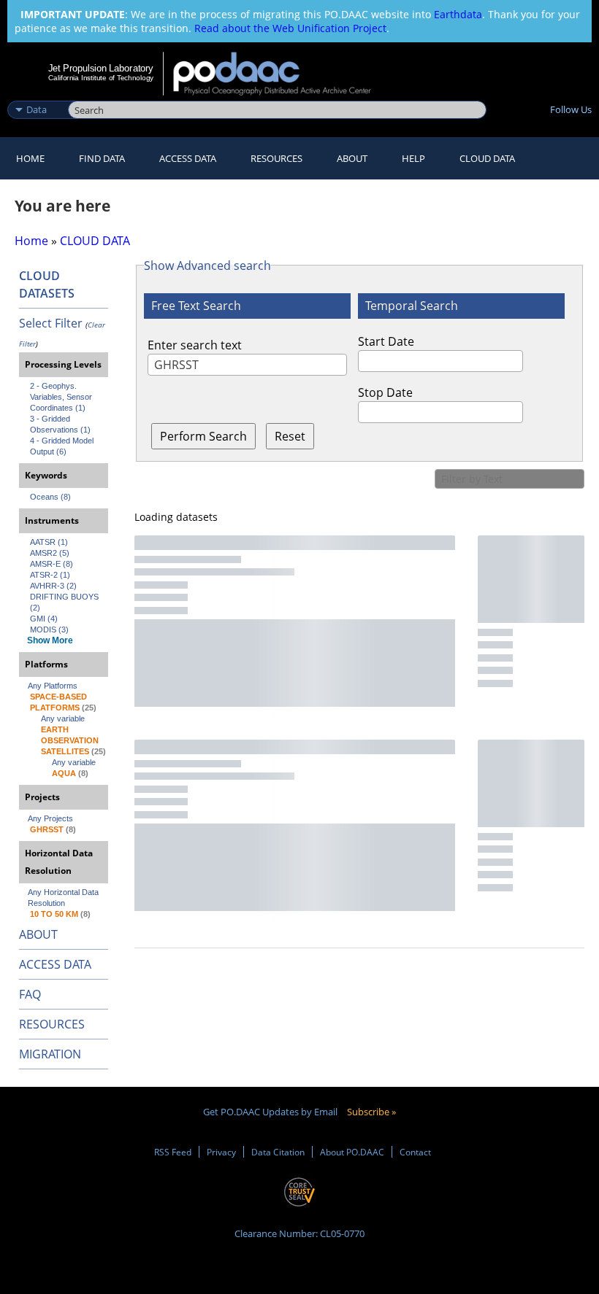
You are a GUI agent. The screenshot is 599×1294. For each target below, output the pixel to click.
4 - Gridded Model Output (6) (63, 446)
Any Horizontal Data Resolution (64, 897)
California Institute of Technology (100, 78)
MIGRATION (50, 1054)
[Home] (281, 74)
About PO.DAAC (352, 1152)
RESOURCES (276, 158)
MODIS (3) (49, 629)
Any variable (63, 718)
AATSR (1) (49, 542)
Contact (415, 1152)
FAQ (30, 994)
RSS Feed (172, 1152)
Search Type (36, 94)
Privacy (221, 1152)
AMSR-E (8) (51, 563)
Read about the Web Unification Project (290, 28)
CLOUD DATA (487, 158)
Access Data (187, 158)
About (352, 158)
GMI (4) (44, 618)
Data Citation (278, 1152)
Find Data (102, 158)
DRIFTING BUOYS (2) (65, 602)
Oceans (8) (50, 496)
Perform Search (203, 436)
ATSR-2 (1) (50, 574)
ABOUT (38, 934)
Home (30, 158)
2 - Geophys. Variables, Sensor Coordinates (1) (62, 396)
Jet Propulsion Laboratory (100, 68)
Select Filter (51, 323)
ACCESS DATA (55, 964)
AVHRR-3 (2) (53, 585)
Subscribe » (371, 1111)
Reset (290, 436)
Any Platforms (52, 685)
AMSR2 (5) (49, 553)
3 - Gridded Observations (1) (60, 424)
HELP (413, 158)
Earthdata (458, 14)
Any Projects (50, 818)
